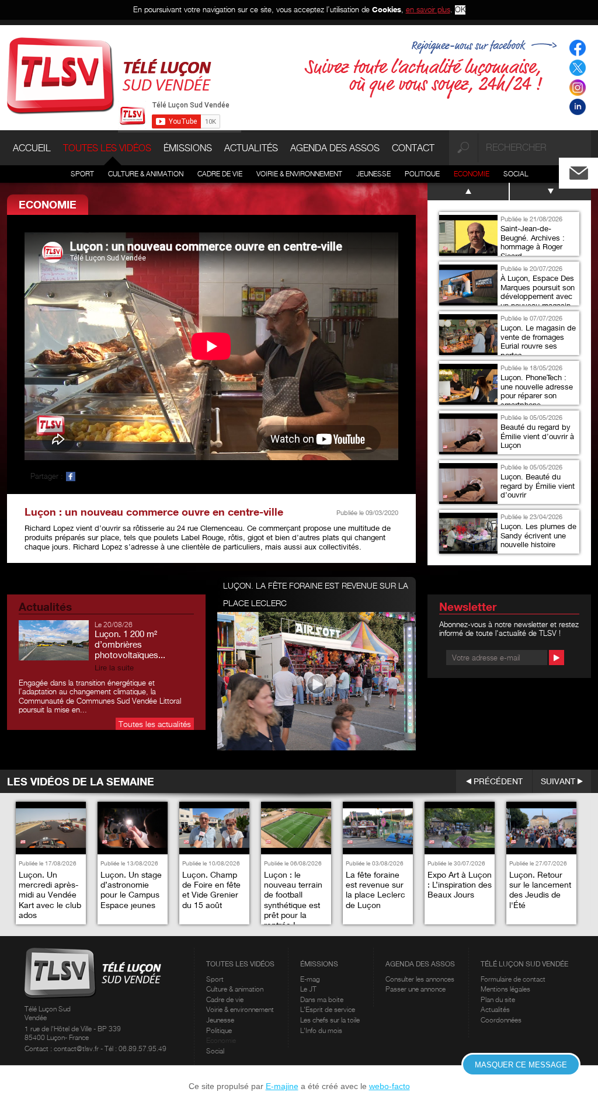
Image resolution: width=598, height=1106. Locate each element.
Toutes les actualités (155, 724)
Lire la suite (114, 667)
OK (460, 9)
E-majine (282, 1086)
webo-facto (389, 1086)
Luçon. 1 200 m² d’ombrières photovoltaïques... (130, 644)
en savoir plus (428, 9)
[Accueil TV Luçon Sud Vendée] (109, 74)
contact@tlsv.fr (77, 1048)
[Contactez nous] (588, 170)
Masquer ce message (521, 1064)
